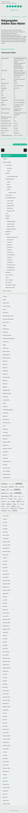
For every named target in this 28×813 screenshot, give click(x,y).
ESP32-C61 (5, 370)
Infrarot (15, 496)
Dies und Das (8, 282)
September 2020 (6, 745)
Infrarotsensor (10, 252)
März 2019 (5, 781)
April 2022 (5, 684)
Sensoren (7, 234)
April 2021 (5, 722)
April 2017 (5, 794)
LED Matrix (10, 498)
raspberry (8, 504)
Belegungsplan (4, 486)
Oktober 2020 (6, 742)
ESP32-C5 (5, 364)
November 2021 (6, 700)
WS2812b (14, 510)
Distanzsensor (10, 239)
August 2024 (5, 593)
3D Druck (7, 173)
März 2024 (5, 609)
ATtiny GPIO (10, 203)
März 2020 (5, 758)
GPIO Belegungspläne (10, 197)
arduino (18, 483)
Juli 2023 (5, 635)
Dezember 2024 (6, 580)
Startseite (5, 158)
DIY (8, 490)
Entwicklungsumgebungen (9, 338)
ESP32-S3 (5, 383)
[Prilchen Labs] (14, 10)
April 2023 (5, 645)
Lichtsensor (9, 259)
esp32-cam (4, 493)
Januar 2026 (5, 538)
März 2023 (5, 648)
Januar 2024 (5, 616)
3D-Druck (4, 484)
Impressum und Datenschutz (9, 3)
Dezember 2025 (6, 541)
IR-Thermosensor (11, 254)
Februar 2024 (6, 613)
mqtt (8, 501)
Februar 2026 (6, 535)
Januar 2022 (5, 693)
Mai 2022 (5, 680)
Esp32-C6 (5, 367)
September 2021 (6, 706)
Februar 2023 (6, 651)
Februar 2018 (6, 784)
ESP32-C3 (5, 361)
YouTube (13, 6)
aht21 (13, 484)
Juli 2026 (5, 519)
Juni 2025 (5, 561)
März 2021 (5, 726)
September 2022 (6, 668)
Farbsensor (9, 242)
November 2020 (6, 739)
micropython (20, 498)
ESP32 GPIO (10, 208)
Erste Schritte (8, 165)
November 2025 (6, 545)
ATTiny (8, 184)
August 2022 (5, 671)
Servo (2, 506)
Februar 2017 (6, 800)
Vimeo (15, 6)
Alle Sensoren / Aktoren (10, 285)
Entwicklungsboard (9, 179)
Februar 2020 (6, 761)
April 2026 (5, 528)
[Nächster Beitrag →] (25, 150)
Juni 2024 (5, 600)
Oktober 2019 (6, 771)
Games (7, 277)
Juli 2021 (5, 713)
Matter (15, 498)
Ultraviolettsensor (11, 267)
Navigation (7, 215)
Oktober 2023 (6, 625)
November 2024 (6, 583)
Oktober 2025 (6, 548)
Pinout (3, 504)
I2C (11, 496)
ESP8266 (9, 187)
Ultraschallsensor (11, 269)
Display (8, 170)
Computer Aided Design (12, 176)
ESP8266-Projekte (11, 221)
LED (6, 498)
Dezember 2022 (6, 658)
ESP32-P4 (5, 374)
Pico (23, 501)
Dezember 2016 (6, 803)
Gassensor (9, 244)
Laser (19, 496)
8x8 (9, 484)
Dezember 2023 (6, 619)
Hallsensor (9, 249)
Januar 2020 (5, 765)
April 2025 (5, 567)
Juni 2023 (5, 638)
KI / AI (6, 213)
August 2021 (5, 710)
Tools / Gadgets (9, 280)
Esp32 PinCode (6, 351)
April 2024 (5, 606)
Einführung (9, 168)
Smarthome (8, 506)
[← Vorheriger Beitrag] (2, 150)
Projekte (7, 218)
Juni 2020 (5, 755)
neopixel (13, 501)
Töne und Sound (9, 274)
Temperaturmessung (5, 508)
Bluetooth (11, 486)
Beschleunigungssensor (12, 237)
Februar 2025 (6, 574)
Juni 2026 (5, 522)
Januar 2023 (5, 655)
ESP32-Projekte (10, 226)
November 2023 (6, 622)
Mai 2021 (5, 719)
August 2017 (5, 790)
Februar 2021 (6, 729)
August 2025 (5, 554)
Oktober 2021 (6, 703)
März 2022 (5, 687)
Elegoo (11, 490)
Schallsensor (10, 262)
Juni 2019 (5, 777)
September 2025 (6, 551)
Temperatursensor (11, 264)
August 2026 (5, 515)
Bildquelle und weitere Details (8, 49)
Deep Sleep (21, 486)
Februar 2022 (6, 690)
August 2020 (5, 748)
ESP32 (8, 189)
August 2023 (5, 632)
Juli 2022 (5, 674)
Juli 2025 (5, 558)
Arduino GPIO (22, 144)
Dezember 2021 (6, 697)
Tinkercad (5, 464)
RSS (18, 6)
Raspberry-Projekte (11, 229)
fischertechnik (4, 496)
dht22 (3, 490)
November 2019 (6, 768)
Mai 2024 (5, 603)
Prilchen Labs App (7, 290)
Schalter (22, 504)
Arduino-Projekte (11, 224)
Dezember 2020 (6, 735)
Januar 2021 (5, 732)
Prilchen (24, 16)
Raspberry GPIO (11, 210)
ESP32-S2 (5, 380)
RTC (18, 504)
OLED (19, 501)
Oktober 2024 (6, 587)
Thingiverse (21, 508)
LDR (2, 498)
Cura (16, 486)
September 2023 (6, 629)
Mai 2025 (5, 564)
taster (18, 506)
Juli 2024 (5, 596)
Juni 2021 (5, 716)
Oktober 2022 (6, 664)
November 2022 (6, 661)
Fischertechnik (8, 195)
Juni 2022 (5, 677)
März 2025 (5, 570)
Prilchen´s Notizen (7, 162)
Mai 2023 (5, 642)
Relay (14, 504)
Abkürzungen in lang (10, 287)
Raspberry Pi (8, 231)
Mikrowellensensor (7, 435)
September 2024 (6, 590)
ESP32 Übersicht (12, 192)
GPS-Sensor (10, 247)
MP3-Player (3, 501)
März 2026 (5, 532)
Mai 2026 (5, 525)
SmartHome (8, 272)
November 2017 (6, 787)
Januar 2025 (5, 577)
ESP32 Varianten (6, 358)
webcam (9, 510)
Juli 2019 (5, 774)
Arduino (16, 144)
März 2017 (5, 797)
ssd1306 (13, 506)
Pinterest (10, 6)
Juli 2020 (5, 752)
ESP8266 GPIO (10, 205)
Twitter (7, 6)
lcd (22, 496)
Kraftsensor (9, 257)
